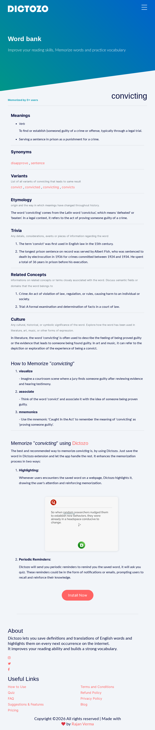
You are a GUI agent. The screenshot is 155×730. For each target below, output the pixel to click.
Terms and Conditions (97, 687)
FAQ (11, 698)
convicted (32, 187)
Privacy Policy (91, 698)
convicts (68, 187)
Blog (84, 704)
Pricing (13, 710)
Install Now (77, 595)
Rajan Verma (83, 724)
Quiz (11, 693)
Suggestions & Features (26, 704)
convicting (51, 187)
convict (16, 187)
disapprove (19, 163)
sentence (38, 163)
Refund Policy (91, 693)
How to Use (17, 687)
